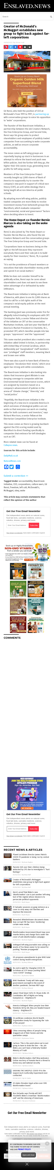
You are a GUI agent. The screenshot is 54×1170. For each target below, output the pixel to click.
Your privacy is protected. (14, 533)
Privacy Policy (24, 1149)
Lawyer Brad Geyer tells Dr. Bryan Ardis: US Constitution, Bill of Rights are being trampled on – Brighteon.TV (31, 995)
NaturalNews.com (12, 461)
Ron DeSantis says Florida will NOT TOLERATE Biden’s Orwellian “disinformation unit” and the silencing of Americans (31, 1095)
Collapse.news (10, 445)
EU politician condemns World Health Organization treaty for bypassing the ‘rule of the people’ (31, 1020)
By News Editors (27, 1026)
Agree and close (28, 1155)
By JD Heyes (26, 902)
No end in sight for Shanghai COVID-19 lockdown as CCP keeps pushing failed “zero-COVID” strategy (29, 970)
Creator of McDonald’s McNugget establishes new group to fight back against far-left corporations (31, 882)
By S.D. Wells (27, 1078)
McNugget (9, 490)
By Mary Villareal (27, 962)
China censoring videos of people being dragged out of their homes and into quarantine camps (29, 1033)
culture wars (38, 484)
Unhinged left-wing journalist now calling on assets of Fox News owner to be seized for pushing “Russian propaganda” (31, 947)
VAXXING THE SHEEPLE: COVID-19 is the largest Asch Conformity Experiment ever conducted (30, 1073)
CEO (15, 484)
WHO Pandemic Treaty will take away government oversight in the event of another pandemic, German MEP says (28, 982)
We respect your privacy (35, 1133)
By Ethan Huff (26, 875)
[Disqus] (27, 674)
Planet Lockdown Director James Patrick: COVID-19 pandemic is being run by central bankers (31, 856)
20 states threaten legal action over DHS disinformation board (30, 1084)
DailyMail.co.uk (11, 455)
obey (17, 490)
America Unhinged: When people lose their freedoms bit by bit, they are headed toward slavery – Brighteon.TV (31, 1007)
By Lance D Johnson (29, 1101)
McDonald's (33, 487)
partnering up (42, 114)
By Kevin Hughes (27, 862)
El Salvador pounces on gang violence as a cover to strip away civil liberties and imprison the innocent (31, 909)
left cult (23, 487)
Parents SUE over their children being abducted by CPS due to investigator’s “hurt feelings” (31, 869)
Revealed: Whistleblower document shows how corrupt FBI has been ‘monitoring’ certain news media (31, 922)
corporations (24, 484)
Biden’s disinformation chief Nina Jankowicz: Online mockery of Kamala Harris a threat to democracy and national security (31, 1060)
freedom (14, 487)
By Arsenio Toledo (28, 975)
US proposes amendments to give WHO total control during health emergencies (31, 958)
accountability (26, 481)
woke (22, 490)
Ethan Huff (20, 42)
